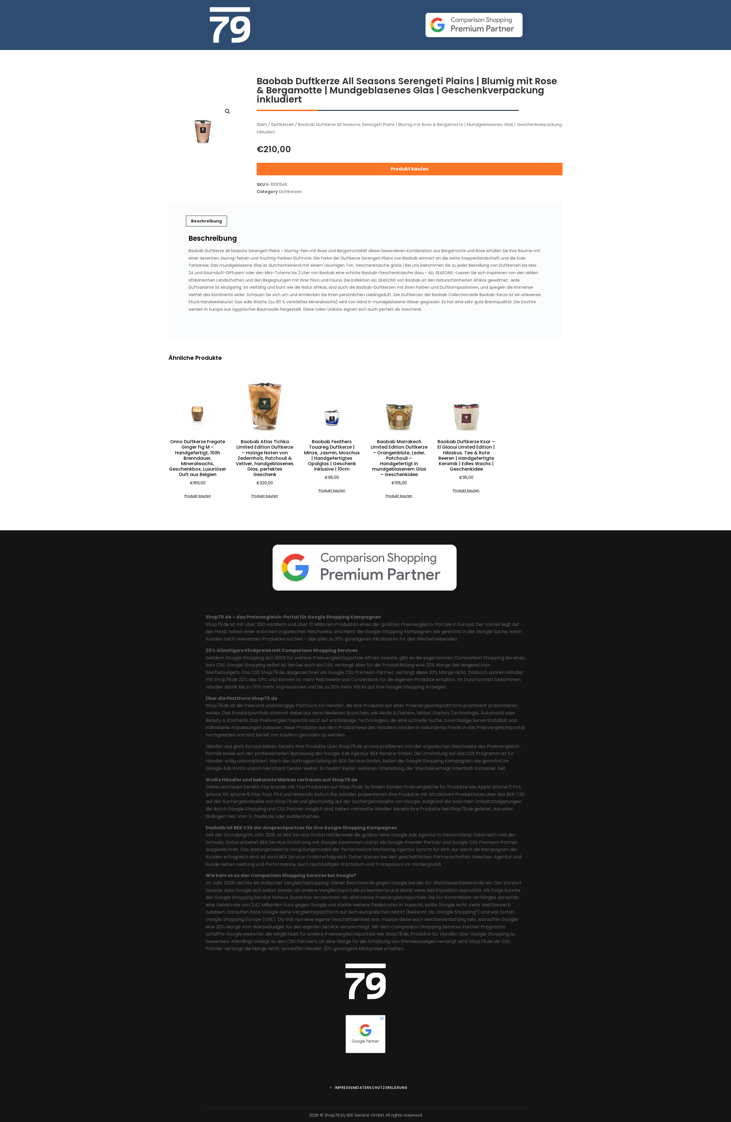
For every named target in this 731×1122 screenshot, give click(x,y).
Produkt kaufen (410, 169)
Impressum (346, 1087)
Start (262, 124)
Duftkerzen (282, 124)
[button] (227, 111)
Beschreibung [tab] (206, 221)
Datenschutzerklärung (381, 1087)
